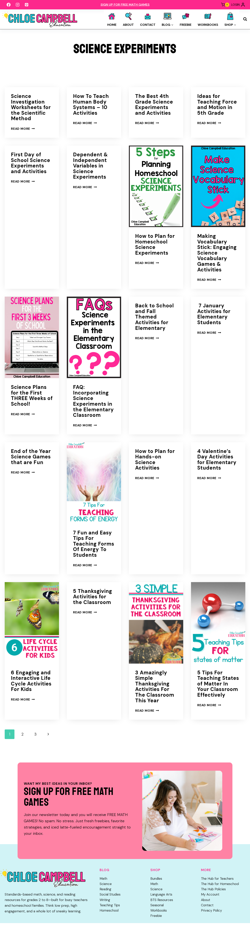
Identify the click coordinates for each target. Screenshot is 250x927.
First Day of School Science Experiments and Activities (30, 163)
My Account (210, 894)
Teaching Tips (110, 905)
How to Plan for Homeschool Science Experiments (155, 244)
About (128, 25)
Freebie (185, 25)
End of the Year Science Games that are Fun (31, 457)
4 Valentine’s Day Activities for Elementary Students (217, 459)
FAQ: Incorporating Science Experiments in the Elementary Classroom (93, 401)
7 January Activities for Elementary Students (213, 314)
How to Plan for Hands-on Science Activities (155, 459)
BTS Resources (161, 900)
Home (111, 25)
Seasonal (157, 905)
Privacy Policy (211, 910)
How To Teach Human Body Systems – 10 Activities (91, 104)
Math (103, 878)
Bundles (156, 878)
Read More (23, 129)
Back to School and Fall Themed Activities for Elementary (154, 316)
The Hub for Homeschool (220, 884)
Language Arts (161, 894)
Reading (105, 889)
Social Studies (110, 894)
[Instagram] (17, 5)
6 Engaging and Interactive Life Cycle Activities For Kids (31, 681)
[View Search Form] (245, 19)
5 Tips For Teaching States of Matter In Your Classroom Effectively (218, 683)
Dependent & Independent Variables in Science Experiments (90, 165)
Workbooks (208, 25)
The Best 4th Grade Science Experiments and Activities (154, 104)
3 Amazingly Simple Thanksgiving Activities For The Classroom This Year (154, 686)
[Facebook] (8, 5)
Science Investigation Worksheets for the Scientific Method (31, 107)
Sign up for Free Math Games (125, 5)
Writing (105, 900)
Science (106, 884)
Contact (147, 25)
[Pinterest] (26, 5)
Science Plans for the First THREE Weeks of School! (32, 395)
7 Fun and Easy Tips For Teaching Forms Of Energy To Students (93, 543)
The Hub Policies (213, 889)
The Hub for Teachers (217, 878)
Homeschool (109, 910)
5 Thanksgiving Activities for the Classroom (92, 597)
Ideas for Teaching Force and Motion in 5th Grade (217, 104)
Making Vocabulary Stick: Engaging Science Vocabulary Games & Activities (217, 253)
